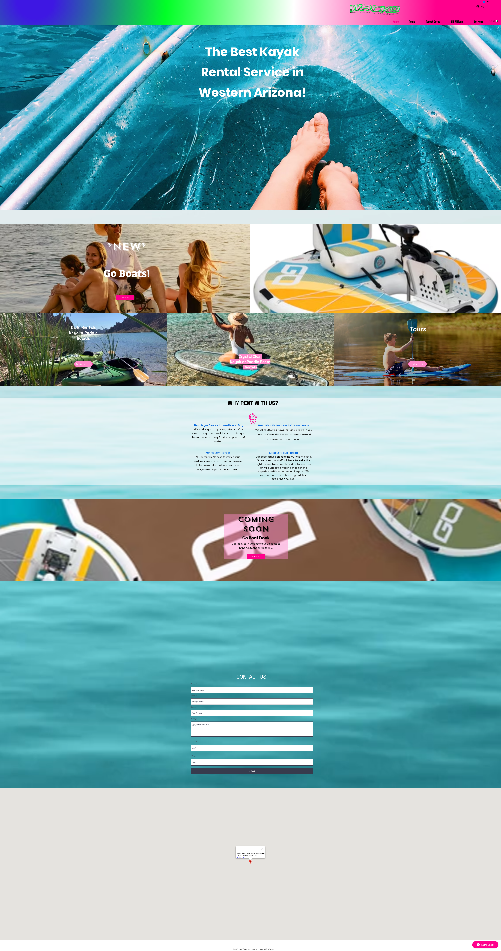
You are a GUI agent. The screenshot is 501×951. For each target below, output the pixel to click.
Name (193, 684)
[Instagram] (480, 2)
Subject (193, 707)
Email (193, 695)
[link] (493, 21)
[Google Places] (488, 2)
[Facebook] (484, 2)
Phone (193, 756)
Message (194, 719)
